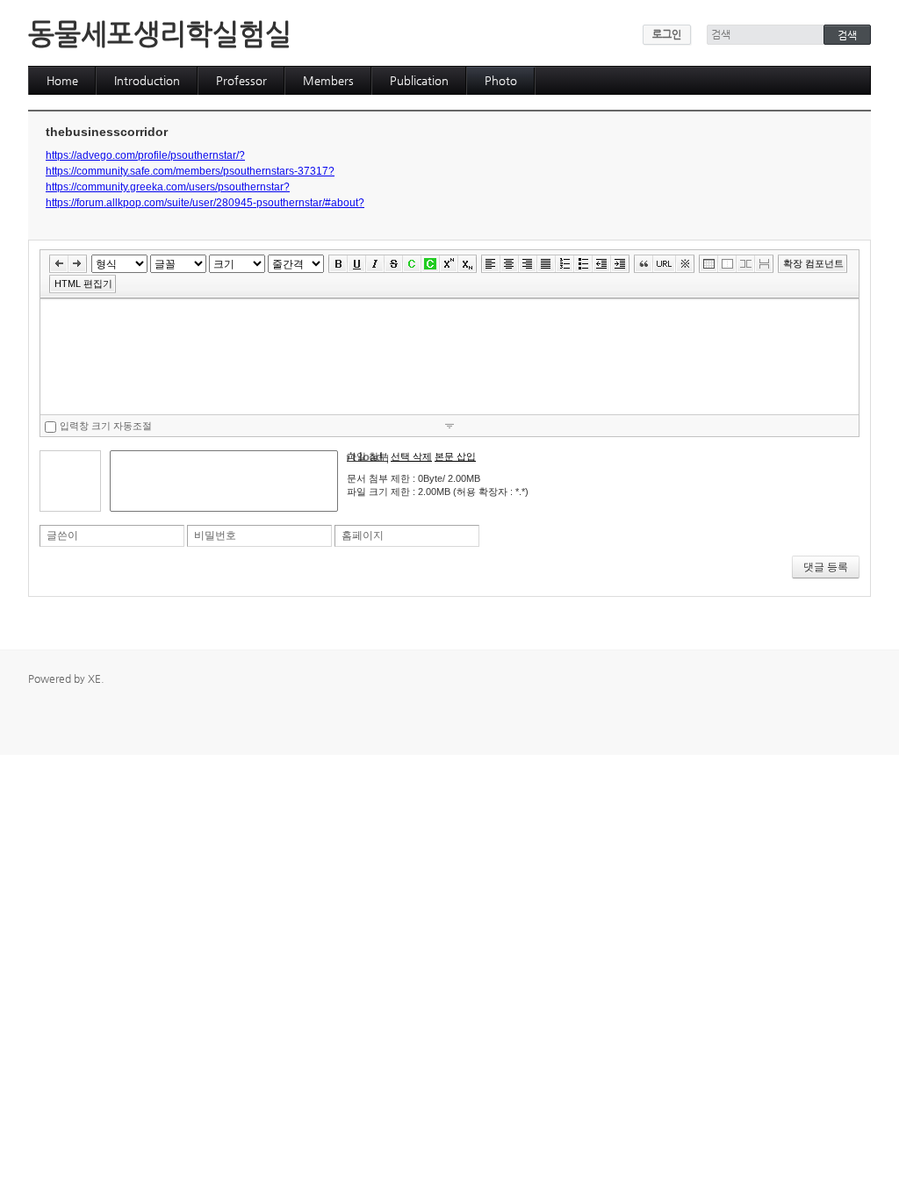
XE (94, 678)
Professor (241, 80)
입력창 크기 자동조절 (106, 425)
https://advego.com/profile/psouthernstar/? (145, 155)
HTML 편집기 (83, 283)
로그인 (666, 34)
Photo (501, 80)
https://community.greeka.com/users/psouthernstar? (168, 187)
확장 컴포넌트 (813, 263)
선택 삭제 (411, 456)
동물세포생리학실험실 (159, 33)
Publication (419, 80)
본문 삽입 (455, 456)
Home (62, 80)
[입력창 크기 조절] (449, 425)
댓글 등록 (825, 567)
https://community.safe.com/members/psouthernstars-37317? (190, 171)
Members (328, 80)
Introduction (147, 80)
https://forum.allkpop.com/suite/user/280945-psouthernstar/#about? (205, 203)
